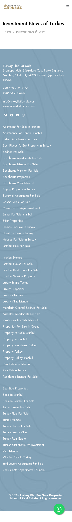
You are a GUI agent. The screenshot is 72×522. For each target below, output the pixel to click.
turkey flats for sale (16, 413)
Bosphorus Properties (16, 177)
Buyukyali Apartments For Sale (21, 196)
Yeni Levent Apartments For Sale (23, 464)
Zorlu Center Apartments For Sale (24, 470)
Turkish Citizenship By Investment (23, 445)
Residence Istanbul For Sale (20, 377)
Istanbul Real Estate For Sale (20, 270)
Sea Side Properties (15, 388)
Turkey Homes (12, 420)
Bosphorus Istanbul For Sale (20, 164)
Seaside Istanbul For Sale (18, 401)
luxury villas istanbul (15, 301)
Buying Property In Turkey (19, 189)
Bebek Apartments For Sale (20, 139)
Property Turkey (13, 351)
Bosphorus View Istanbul (18, 183)
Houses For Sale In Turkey (19, 239)
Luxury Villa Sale (13, 295)
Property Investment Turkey (20, 345)
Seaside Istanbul (13, 395)
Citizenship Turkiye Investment (21, 208)
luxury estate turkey (15, 283)
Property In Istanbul (15, 339)
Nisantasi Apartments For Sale (21, 314)
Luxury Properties (14, 289)
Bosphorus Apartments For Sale (22, 158)
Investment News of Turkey (30, 32)
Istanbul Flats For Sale (16, 246)
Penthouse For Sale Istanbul (20, 320)
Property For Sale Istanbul (19, 333)
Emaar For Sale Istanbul (17, 214)
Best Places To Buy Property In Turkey (27, 145)
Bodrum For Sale (13, 152)
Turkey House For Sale (17, 426)
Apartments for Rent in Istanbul (22, 133)
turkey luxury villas (15, 432)
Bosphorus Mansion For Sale (21, 170)
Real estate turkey (14, 370)
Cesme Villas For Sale (16, 202)
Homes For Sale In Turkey (19, 227)
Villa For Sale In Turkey (17, 457)
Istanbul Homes (12, 257)
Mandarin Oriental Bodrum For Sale (25, 308)
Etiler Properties (13, 221)
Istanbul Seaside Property (19, 276)
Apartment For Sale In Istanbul (21, 127)
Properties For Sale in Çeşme (21, 326)
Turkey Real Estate (14, 438)
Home (8, 32)
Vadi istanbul (10, 451)
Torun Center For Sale (16, 407)
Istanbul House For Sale (18, 264)
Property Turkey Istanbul (18, 358)
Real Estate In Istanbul (16, 364)
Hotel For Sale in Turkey (18, 233)
